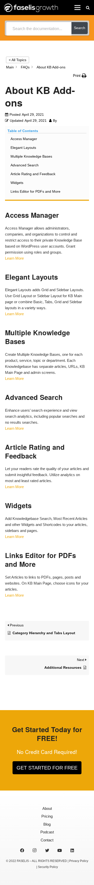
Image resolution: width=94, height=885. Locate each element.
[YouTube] (60, 850)
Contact (47, 840)
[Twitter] (47, 850)
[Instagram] (35, 850)
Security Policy (48, 867)
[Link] (31, 7)
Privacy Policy (78, 861)
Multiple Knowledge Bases (31, 156)
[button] (79, 76)
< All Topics (17, 60)
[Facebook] (22, 850)
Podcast (47, 832)
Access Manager (24, 139)
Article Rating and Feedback (33, 174)
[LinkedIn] (72, 850)
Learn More (14, 258)
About (47, 808)
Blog (47, 824)
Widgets (17, 183)
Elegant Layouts (23, 148)
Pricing (47, 816)
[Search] (87, 7)
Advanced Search (25, 165)
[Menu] (77, 7)
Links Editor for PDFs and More (35, 191)
